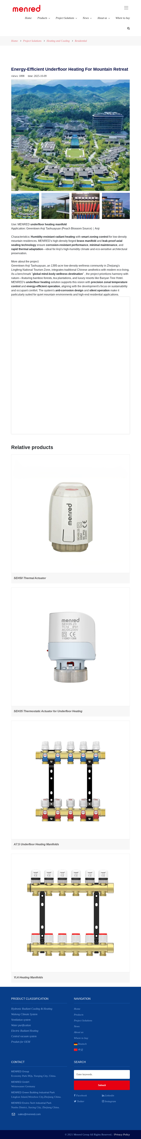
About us (102, 18)
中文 (80, 1049)
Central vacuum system (24, 1036)
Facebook (81, 1095)
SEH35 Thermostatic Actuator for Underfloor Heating (48, 711)
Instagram (110, 1101)
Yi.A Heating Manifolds (28, 977)
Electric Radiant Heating (24, 1030)
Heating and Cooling (58, 40)
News (86, 18)
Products (42, 18)
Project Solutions (65, 18)
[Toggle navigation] (102, 8)
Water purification (21, 1025)
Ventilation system (21, 1019)
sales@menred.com (29, 1114)
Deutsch (82, 1044)
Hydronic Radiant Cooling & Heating (31, 1008)
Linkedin (109, 1095)
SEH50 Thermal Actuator (30, 578)
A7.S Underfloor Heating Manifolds (36, 844)
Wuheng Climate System (24, 1014)
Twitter (80, 1101)
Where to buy (123, 18)
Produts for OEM (20, 1041)
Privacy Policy (122, 1134)
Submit (102, 1085)
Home (28, 18)
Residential (81, 40)
